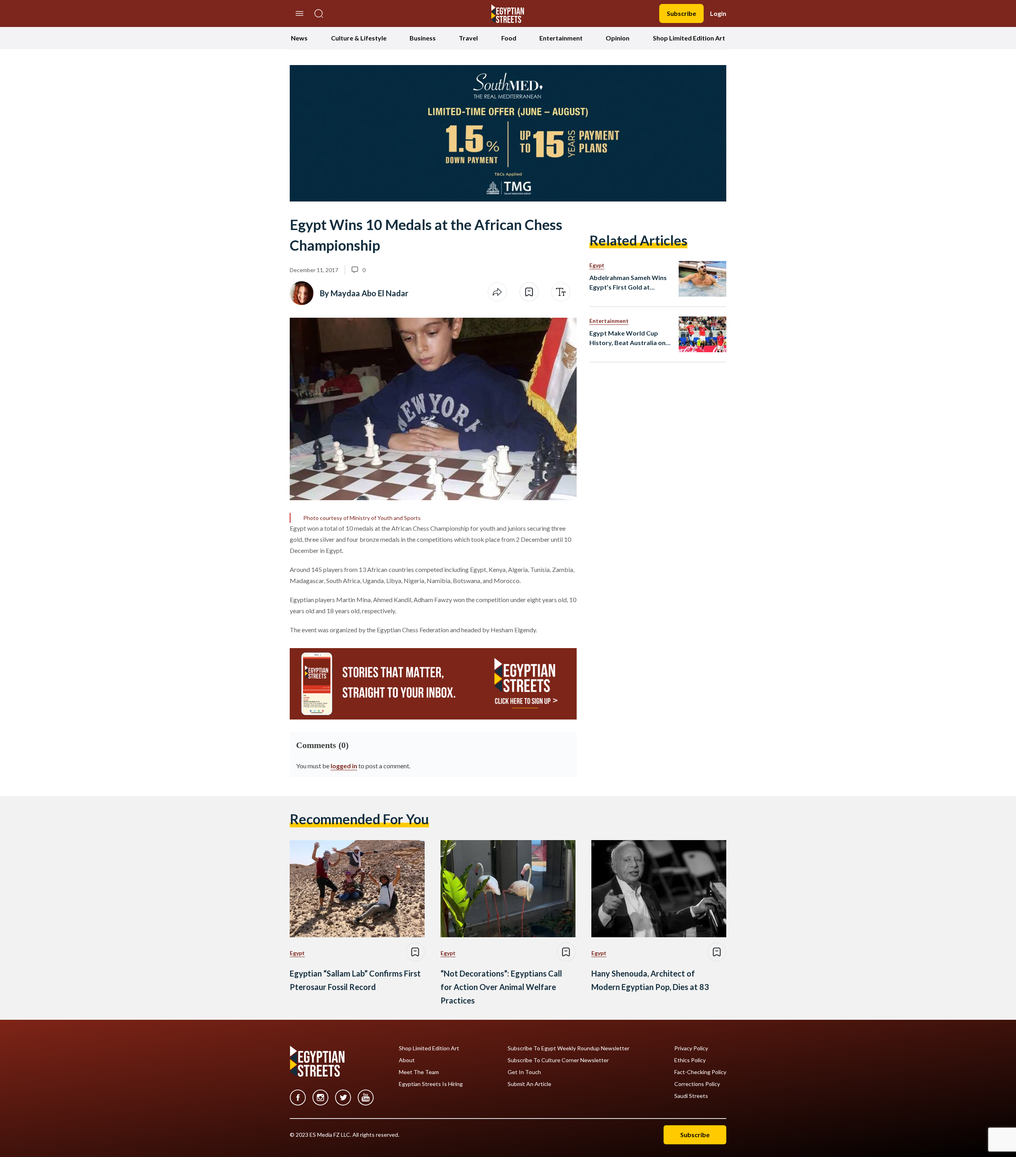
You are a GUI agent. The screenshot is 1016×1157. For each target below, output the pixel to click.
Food (508, 38)
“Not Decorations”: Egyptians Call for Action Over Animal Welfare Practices (501, 987)
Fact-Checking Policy (700, 1072)
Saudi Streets (691, 1096)
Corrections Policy (697, 1084)
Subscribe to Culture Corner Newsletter (558, 1060)
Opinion (617, 38)
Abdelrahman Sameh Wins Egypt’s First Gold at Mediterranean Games (628, 283)
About (407, 1060)
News (299, 38)
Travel (468, 38)
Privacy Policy (691, 1048)
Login (718, 13)
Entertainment (561, 38)
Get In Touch (524, 1072)
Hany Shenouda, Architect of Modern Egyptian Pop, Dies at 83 (650, 980)
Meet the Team (419, 1072)
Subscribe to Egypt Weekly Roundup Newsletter (568, 1048)
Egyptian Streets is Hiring (431, 1084)
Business (423, 38)
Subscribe (681, 13)
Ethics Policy (690, 1060)
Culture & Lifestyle (359, 38)
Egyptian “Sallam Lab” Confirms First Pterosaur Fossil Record (355, 980)
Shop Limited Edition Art (689, 38)
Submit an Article (529, 1084)
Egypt (596, 265)
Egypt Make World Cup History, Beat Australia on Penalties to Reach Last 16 (627, 338)
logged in (344, 765)
